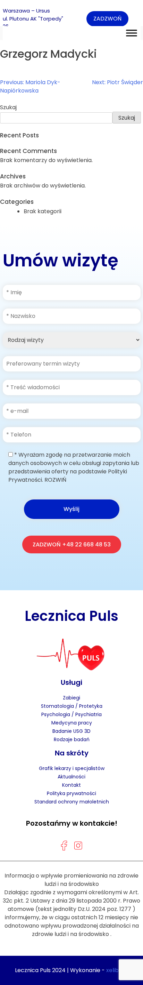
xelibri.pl (117, 970)
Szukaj (8, 107)
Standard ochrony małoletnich (71, 801)
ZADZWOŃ (107, 19)
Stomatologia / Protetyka (71, 706)
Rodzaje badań (72, 739)
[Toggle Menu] (131, 33)
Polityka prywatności (71, 793)
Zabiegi (71, 697)
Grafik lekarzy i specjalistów (71, 768)
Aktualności (71, 776)
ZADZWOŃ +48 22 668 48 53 (72, 544)
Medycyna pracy (71, 722)
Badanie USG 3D (71, 731)
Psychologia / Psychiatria (71, 714)
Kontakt (71, 785)
